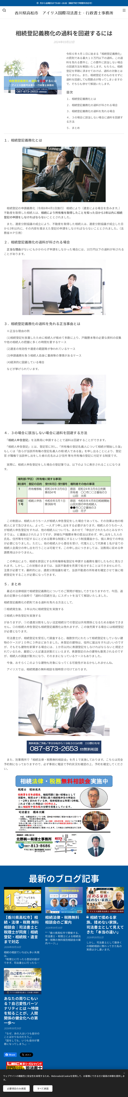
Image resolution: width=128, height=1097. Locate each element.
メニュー (124, 10)
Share (12, 1054)
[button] (4, 10)
